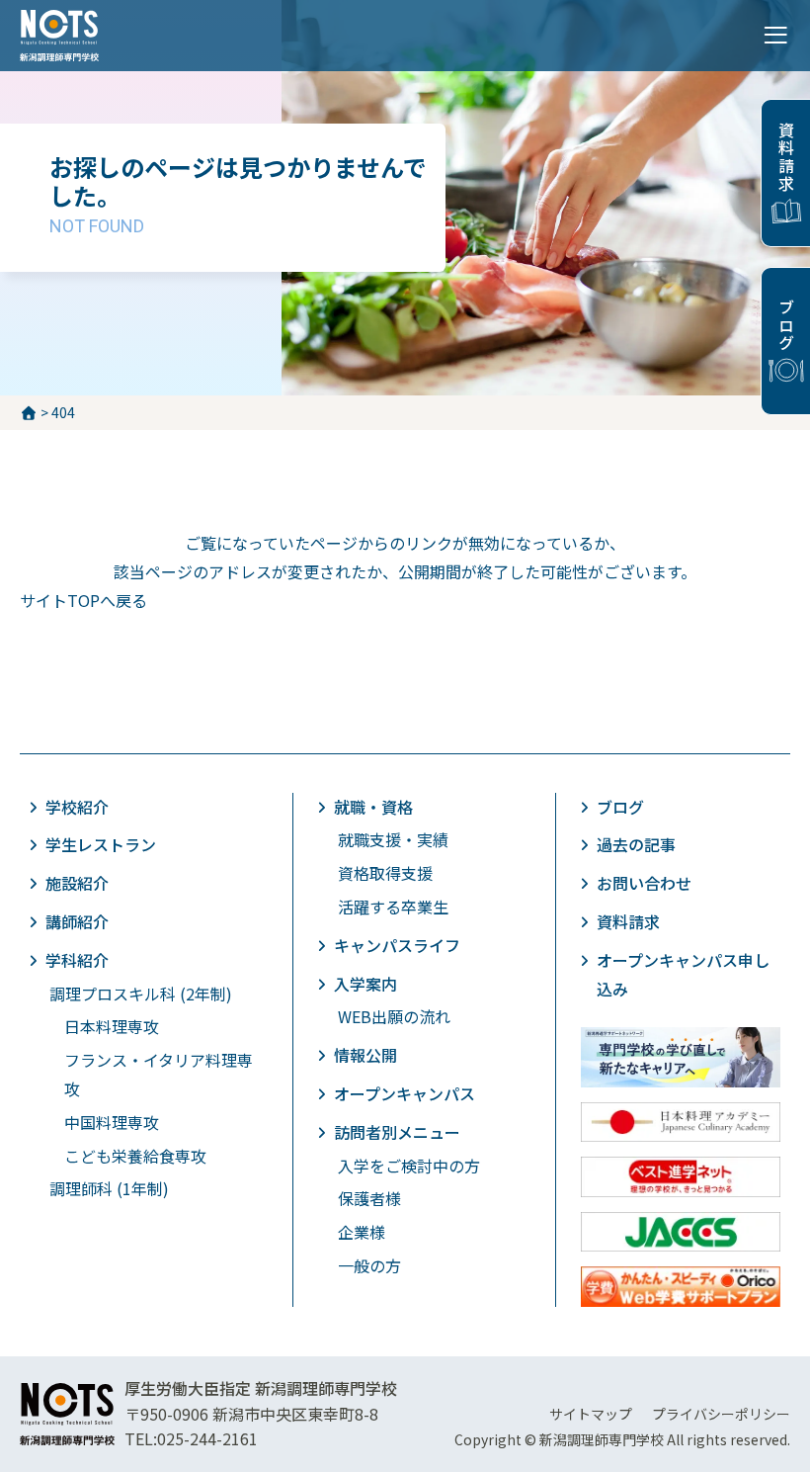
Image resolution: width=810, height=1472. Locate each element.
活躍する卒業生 (393, 906)
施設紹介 (77, 883)
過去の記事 (636, 844)
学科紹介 (77, 960)
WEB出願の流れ (394, 1016)
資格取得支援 (385, 873)
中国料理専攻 (111, 1122)
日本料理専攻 (111, 1026)
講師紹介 (77, 921)
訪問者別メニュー (397, 1132)
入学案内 (365, 984)
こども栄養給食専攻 (135, 1156)
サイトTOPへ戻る (83, 600)
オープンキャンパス (404, 1093)
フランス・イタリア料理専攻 (158, 1074)
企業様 (361, 1232)
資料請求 (786, 157)
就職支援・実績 (393, 839)
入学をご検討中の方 (409, 1165)
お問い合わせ (644, 883)
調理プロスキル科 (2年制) (140, 993)
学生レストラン (100, 844)
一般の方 (369, 1265)
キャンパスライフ (397, 945)
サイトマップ (590, 1414)
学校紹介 (77, 807)
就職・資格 (373, 807)
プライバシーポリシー (721, 1414)
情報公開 (365, 1055)
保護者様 (369, 1198)
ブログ (786, 325)
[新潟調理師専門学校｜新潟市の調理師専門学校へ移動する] (29, 412)
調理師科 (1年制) (109, 1188)
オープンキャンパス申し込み (683, 974)
